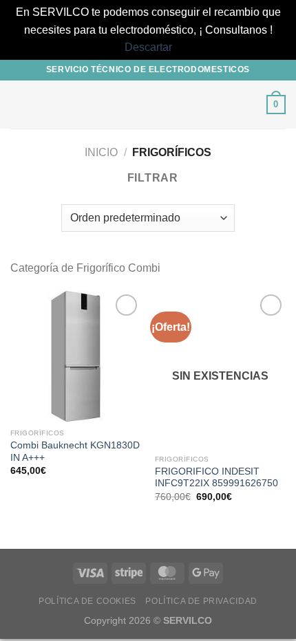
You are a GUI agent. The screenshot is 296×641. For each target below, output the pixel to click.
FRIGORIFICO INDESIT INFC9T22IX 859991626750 (216, 477)
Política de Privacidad (201, 601)
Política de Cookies (87, 601)
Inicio (101, 152)
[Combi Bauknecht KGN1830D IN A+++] (75, 356)
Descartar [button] (148, 47)
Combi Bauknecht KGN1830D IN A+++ (75, 451)
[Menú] (18, 104)
